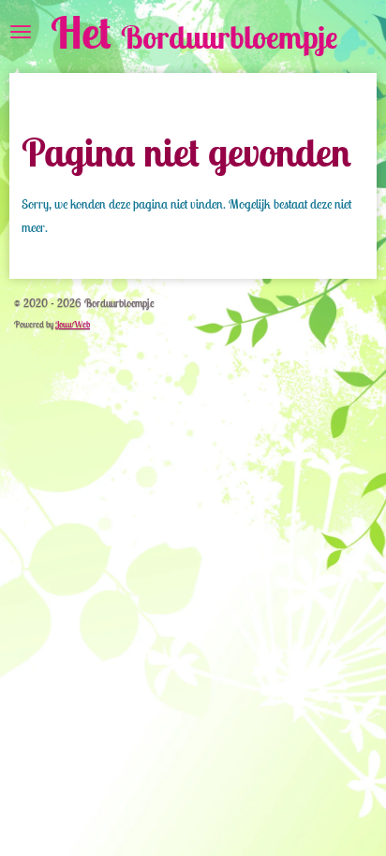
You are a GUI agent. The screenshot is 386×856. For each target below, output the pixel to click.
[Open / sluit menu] (20, 32)
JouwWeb (72, 324)
